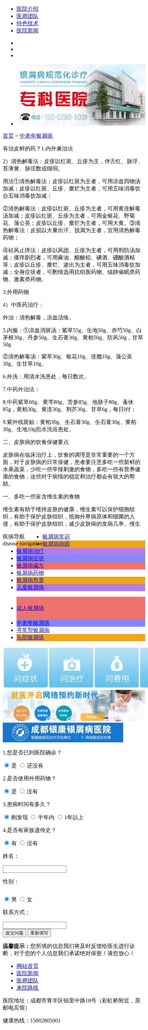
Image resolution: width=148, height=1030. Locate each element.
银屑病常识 (56, 536)
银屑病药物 (30, 573)
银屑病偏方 (30, 565)
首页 (8, 136)
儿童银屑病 (30, 587)
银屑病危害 (30, 580)
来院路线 (28, 988)
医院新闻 (28, 30)
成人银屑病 (30, 608)
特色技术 (28, 23)
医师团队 (28, 16)
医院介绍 (28, 9)
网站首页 (28, 966)
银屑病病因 (56, 544)
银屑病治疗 (30, 551)
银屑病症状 (30, 558)
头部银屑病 (30, 637)
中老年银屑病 (36, 136)
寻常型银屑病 (33, 630)
